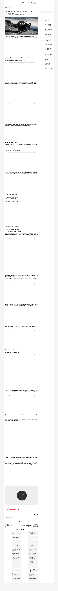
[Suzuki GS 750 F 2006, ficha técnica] (25, 566)
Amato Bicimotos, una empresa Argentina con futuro (32, 533)
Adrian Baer (12, 13)
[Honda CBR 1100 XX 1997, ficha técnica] (25, 558)
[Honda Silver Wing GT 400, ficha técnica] (25, 579)
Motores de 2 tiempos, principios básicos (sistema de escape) (33, 570)
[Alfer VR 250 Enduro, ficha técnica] (9, 554)
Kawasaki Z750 (10, 517)
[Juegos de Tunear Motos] (9, 537)
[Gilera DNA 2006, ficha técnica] (25, 537)
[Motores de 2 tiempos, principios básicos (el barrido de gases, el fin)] (9, 575)
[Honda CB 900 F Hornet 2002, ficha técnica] (9, 562)
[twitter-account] (50, 7)
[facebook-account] (52, 7)
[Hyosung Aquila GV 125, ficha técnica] (25, 546)
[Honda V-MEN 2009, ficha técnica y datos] (9, 579)
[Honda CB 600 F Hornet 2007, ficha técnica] (25, 562)
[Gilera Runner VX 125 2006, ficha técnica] (25, 542)
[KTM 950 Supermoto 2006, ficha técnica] (9, 542)
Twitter (27, 584)
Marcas (21, 14)
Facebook (31, 584)
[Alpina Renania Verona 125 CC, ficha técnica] (25, 554)
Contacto (9, 7)
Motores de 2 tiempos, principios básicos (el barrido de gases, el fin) (15, 574)
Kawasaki (18, 14)
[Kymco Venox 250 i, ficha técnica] (9, 550)
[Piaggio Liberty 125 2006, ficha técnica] (9, 533)
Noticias (23, 14)
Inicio (6, 7)
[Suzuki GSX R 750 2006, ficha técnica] (9, 566)
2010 (6, 517)
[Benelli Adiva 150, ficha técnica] (25, 550)
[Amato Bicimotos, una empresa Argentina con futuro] (25, 533)
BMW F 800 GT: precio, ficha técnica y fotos (12, 509)
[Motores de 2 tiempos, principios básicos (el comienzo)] (25, 575)
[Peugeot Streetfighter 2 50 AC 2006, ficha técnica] (9, 546)
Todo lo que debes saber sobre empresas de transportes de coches (30, 526)
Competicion (15, 14)
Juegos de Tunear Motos (16, 537)
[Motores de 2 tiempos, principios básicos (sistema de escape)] (25, 570)
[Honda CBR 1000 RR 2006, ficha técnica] (9, 558)
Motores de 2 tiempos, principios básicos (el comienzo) (32, 574)
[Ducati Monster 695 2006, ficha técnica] (9, 570)
